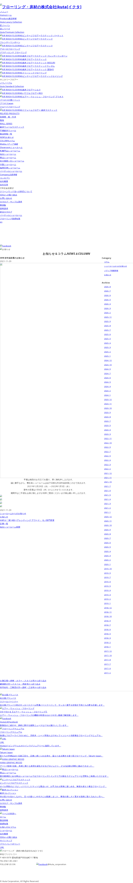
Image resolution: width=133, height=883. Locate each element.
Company (8, 174)
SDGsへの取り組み (8, 195)
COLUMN (7, 140)
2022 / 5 (107, 456)
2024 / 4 (107, 386)
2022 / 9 (107, 447)
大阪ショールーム (8, 164)
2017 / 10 (108, 655)
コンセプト (5, 178)
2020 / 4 (107, 551)
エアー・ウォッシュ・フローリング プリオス (43, 96)
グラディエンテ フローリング (13, 52)
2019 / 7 (107, 577)
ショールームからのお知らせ (13, 513)
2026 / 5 (107, 299)
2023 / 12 (108, 399)
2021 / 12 (108, 473)
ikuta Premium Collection (12, 32)
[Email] (1, 506)
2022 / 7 (107, 451)
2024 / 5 (107, 382)
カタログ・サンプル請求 (11, 202)
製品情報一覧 (6, 134)
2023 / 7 (107, 421)
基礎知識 (4, 823)
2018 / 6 (107, 629)
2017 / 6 (107, 668)
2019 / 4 (107, 590)
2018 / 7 (107, 625)
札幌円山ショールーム (10, 151)
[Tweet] (1, 500)
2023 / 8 (107, 417)
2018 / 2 (107, 642)
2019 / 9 (107, 573)
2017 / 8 (107, 660)
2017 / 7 (107, 664)
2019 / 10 (108, 568)
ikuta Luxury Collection (11, 22)
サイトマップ (6, 840)
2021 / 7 (107, 486)
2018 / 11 (108, 612)
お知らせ (4, 517)
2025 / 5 (107, 338)
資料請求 (4, 208)
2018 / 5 (107, 634)
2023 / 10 (108, 408)
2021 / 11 (108, 477)
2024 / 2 (107, 391)
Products (8, 18)
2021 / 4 (107, 499)
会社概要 (4, 181)
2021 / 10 (108, 482)
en (1, 222)
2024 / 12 (108, 360)
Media (9, 144)
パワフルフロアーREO (33, 93)
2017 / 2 (107, 673)
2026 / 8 (107, 286)
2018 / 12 (108, 608)
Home (6, 15)
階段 (2, 120)
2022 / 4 (107, 460)
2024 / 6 (107, 378)
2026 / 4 (107, 304)
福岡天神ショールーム (10, 168)
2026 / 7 (107, 291)
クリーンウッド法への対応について (16, 191)
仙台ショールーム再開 (10, 527)
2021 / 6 (107, 490)
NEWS (7, 137)
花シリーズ (5, 29)
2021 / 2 (107, 508)
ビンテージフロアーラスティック (38, 45)
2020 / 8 (107, 534)
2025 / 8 (107, 325)
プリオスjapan (6, 103)
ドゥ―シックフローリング (35, 73)
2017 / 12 (108, 651)
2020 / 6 (107, 542)
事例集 (3, 205)
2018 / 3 (107, 638)
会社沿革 (4, 184)
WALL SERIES (6, 123)
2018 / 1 (107, 647)
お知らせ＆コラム (8, 827)
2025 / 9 (107, 321)
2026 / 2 (107, 312)
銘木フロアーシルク (32, 89)
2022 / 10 (108, 443)
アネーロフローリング (10, 49)
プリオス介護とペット (10, 100)
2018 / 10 (108, 616)
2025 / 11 (108, 317)
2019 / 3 (107, 595)
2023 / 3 (107, 434)
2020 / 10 (108, 525)
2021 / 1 (107, 512)
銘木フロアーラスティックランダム (39, 66)
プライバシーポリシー (10, 844)
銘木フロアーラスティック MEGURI (39, 62)
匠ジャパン (5, 25)
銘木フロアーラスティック (35, 59)
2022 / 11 (108, 438)
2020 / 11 (108, 521)
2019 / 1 (107, 603)
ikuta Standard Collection (12, 86)
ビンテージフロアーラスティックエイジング (43, 76)
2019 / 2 (107, 599)
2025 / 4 (107, 343)
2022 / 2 (107, 469)
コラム (106, 262)
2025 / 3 (107, 347)
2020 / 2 (107, 560)
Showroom (11, 147)
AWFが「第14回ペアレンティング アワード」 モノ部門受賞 (27, 520)
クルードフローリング (10, 107)
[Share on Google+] (1, 503)
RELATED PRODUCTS (9, 113)
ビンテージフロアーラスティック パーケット (43, 35)
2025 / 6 (107, 334)
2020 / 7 (107, 538)
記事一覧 (4, 523)
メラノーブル (6, 83)
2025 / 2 (107, 352)
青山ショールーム (8, 157)
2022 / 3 (107, 464)
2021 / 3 (107, 503)
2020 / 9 (107, 530)
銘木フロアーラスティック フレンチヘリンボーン (45, 56)
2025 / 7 (107, 330)
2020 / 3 (107, 555)
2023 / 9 (107, 412)
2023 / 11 (108, 404)
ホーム (3, 817)
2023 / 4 (107, 430)
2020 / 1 (107, 564)
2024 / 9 (107, 369)
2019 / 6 (107, 581)
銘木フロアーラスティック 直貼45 (38, 69)
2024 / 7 (107, 373)
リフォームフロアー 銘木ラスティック (40, 110)
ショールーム (6, 830)
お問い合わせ (6, 198)
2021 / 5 (107, 495)
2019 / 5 (107, 586)
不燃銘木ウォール (8, 130)
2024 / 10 (108, 365)
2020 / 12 (108, 517)
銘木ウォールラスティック (12, 127)
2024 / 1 (107, 395)
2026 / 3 (107, 308)
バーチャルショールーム (11, 171)
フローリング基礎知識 (10, 218)
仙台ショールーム (8, 154)
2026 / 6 (107, 295)
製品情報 (4, 820)
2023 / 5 (107, 425)
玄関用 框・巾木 (8, 117)
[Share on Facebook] (1, 496)
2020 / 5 (107, 547)
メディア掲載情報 (111, 270)
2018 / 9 (107, 621)
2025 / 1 (107, 356)
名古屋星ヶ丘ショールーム (12, 161)
